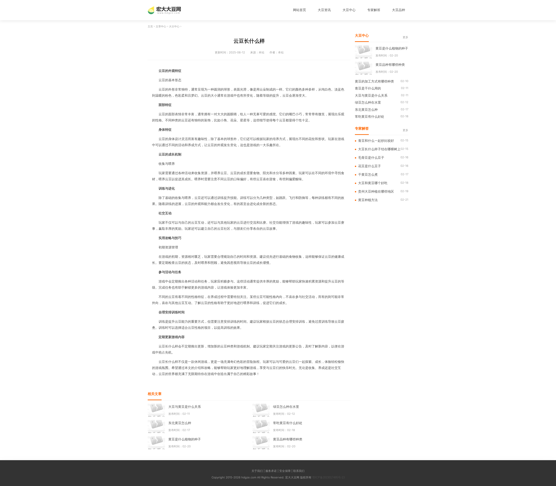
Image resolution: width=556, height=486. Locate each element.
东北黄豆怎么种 (179, 423)
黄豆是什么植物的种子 (184, 439)
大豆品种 (398, 10)
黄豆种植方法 (368, 200)
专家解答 (373, 10)
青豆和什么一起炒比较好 (376, 140)
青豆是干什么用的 (368, 88)
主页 (150, 26)
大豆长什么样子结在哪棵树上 (379, 149)
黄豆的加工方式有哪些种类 (374, 81)
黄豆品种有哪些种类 (287, 439)
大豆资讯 (324, 10)
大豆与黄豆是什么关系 (184, 406)
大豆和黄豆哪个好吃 (372, 183)
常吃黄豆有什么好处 (287, 423)
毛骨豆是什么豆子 (371, 157)
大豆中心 (349, 10)
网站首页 (299, 10)
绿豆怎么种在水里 (286, 406)
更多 (405, 37)
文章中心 (161, 26)
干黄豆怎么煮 (368, 174)
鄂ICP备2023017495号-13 (328, 477)
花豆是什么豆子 (369, 166)
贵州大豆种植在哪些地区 (376, 191)
